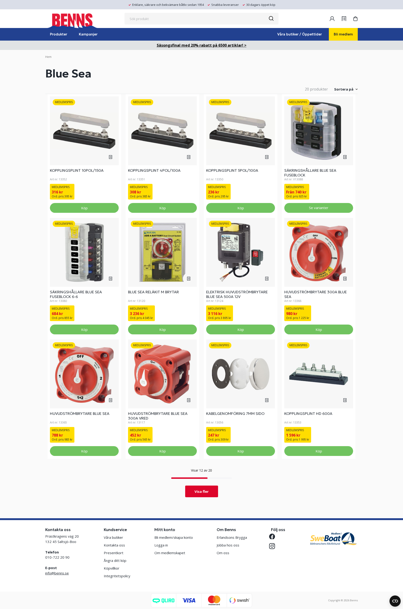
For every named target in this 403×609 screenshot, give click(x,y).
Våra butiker (113, 537)
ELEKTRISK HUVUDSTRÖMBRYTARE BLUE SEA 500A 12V (237, 294)
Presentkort (113, 552)
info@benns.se (57, 573)
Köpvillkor (111, 568)
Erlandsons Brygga (232, 537)
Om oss (223, 552)
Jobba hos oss (228, 545)
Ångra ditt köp (115, 560)
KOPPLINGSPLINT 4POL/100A (154, 170)
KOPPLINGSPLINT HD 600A (308, 413)
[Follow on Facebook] (274, 536)
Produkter (58, 34)
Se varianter (318, 207)
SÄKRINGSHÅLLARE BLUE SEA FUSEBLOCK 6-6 (76, 294)
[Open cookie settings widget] (395, 601)
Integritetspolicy (117, 576)
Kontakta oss (114, 545)
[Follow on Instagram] (274, 546)
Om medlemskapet (169, 552)
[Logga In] (332, 18)
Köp (84, 208)
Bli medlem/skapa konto (173, 537)
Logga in (161, 545)
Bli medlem (343, 34)
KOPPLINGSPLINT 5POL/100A (232, 170)
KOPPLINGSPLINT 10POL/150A (77, 170)
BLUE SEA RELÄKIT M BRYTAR (153, 292)
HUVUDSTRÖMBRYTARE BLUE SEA (79, 413)
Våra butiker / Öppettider (299, 34)
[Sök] (271, 18)
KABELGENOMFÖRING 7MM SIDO (235, 413)
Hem (48, 57)
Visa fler (202, 491)
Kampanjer (88, 34)
